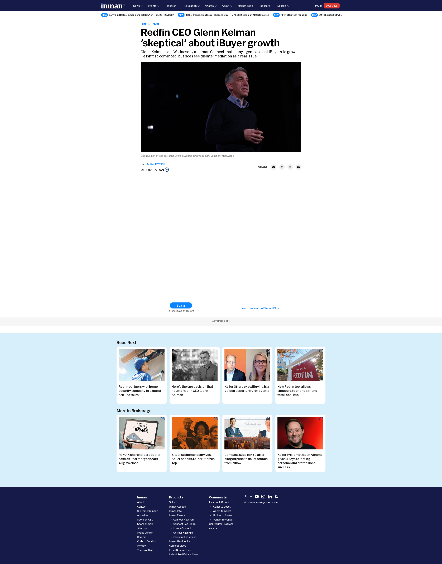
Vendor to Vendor (223, 519)
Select (173, 502)
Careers (141, 537)
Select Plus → (273, 308)
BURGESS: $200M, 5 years (333, 14)
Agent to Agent (222, 510)
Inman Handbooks (179, 541)
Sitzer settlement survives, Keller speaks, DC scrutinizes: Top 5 (193, 459)
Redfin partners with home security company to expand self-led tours (140, 391)
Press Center (145, 532)
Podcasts (264, 5)
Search (281, 5)
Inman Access (177, 506)
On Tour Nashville (183, 532)
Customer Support (147, 510)
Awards (209, 5)
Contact (142, 506)
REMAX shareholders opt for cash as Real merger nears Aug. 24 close (140, 459)
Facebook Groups (219, 502)
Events (152, 5)
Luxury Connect (182, 528)
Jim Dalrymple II (156, 164)
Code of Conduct (146, 541)
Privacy (141, 545)
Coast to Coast (222, 506)
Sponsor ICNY (145, 523)
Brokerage (150, 24)
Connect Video (177, 545)
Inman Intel (175, 510)
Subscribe (332, 5)
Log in (318, 5)
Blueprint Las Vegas (184, 537)
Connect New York (183, 519)
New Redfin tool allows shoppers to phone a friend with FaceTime (297, 391)
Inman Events (177, 515)
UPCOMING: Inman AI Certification (250, 14)
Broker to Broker (223, 515)
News (136, 5)
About (225, 5)
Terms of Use (145, 550)
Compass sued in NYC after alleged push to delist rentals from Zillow (246, 459)
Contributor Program (221, 523)
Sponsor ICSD (145, 519)
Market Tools (245, 5)
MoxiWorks (228, 155)
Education (190, 5)
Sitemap (142, 528)
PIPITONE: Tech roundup (294, 14)
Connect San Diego (184, 523)
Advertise (142, 515)
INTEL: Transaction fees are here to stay (206, 14)
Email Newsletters (180, 550)
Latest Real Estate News (183, 554)
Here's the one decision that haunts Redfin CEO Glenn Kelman (192, 391)
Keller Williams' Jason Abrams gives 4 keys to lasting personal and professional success (300, 461)
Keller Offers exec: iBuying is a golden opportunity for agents (246, 389)
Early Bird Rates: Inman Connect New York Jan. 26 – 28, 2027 (141, 14)
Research (170, 5)
